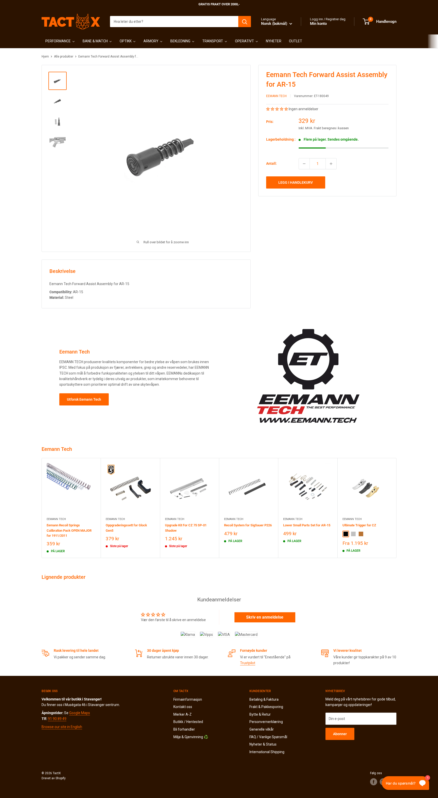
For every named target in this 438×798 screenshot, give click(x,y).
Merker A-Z (182, 714)
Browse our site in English (62, 727)
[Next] (396, 508)
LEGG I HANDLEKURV (295, 182)
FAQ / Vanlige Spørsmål (268, 737)
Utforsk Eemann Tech (84, 399)
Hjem (45, 56)
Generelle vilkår (261, 729)
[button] (277, 109)
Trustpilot (247, 663)
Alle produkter (63, 56)
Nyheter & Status (263, 744)
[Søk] (244, 21)
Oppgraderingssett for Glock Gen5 (126, 527)
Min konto (318, 23)
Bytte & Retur (260, 714)
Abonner (340, 734)
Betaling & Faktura (264, 699)
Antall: (271, 164)
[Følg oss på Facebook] (373, 781)
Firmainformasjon (187, 699)
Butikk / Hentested (188, 722)
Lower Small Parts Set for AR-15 (306, 525)
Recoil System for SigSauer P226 (248, 525)
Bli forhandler (184, 729)
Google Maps (79, 713)
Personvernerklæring (266, 722)
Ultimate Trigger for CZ (359, 525)
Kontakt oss (182, 707)
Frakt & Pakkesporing (266, 707)
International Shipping (266, 752)
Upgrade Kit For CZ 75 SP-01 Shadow (186, 527)
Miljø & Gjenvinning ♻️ (190, 737)
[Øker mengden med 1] (331, 163)
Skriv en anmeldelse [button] (264, 617)
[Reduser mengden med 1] (304, 163)
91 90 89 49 (57, 719)
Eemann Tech (276, 96)
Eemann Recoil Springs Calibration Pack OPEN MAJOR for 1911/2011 (69, 530)
